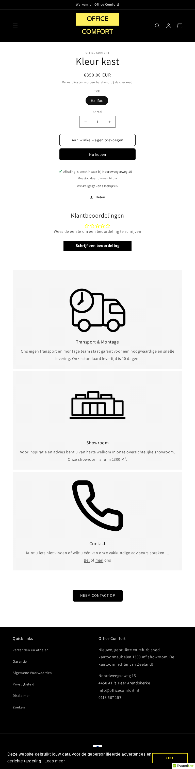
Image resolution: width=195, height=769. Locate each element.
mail (99, 560)
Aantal (97, 112)
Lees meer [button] (54, 761)
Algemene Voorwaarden (32, 672)
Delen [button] (100, 197)
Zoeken (19, 707)
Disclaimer (21, 695)
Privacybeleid (24, 684)
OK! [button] (169, 758)
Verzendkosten (73, 82)
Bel (87, 560)
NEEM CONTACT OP (97, 595)
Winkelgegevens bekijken (97, 186)
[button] (15, 25)
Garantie (20, 661)
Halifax (97, 100)
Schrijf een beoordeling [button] (98, 245)
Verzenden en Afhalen (31, 650)
